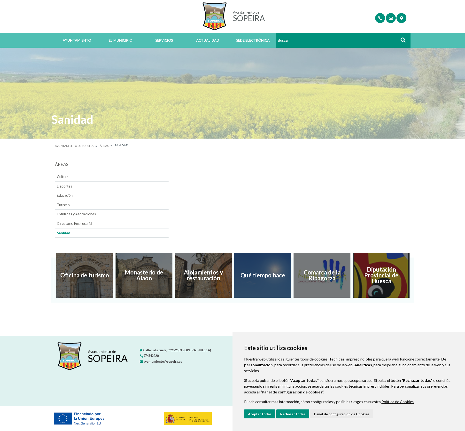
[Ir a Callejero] (401, 18)
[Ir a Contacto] (391, 18)
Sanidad (63, 233)
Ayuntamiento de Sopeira (74, 146)
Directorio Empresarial (74, 223)
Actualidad (207, 40)
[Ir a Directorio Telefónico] (380, 18)
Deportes (64, 186)
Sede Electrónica (253, 40)
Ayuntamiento (77, 40)
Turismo (63, 205)
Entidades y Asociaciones (76, 214)
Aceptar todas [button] (259, 414)
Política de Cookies (397, 401)
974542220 (151, 356)
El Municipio (120, 40)
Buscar (401, 41)
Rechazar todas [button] (292, 414)
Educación (65, 195)
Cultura (63, 177)
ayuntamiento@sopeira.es (162, 361)
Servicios (164, 40)
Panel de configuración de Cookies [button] (341, 414)
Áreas (104, 146)
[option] (84, 275)
